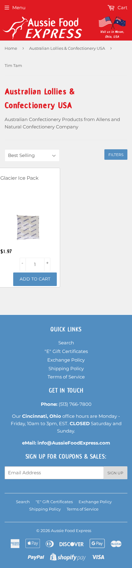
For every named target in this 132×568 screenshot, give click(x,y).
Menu (18, 7)
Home (11, 48)
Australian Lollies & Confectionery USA (67, 48)
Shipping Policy (66, 368)
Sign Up (115, 473)
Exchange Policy (66, 360)
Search (66, 343)
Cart (121, 7)
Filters (115, 154)
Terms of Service (66, 377)
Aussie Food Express (71, 530)
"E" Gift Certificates (66, 351)
